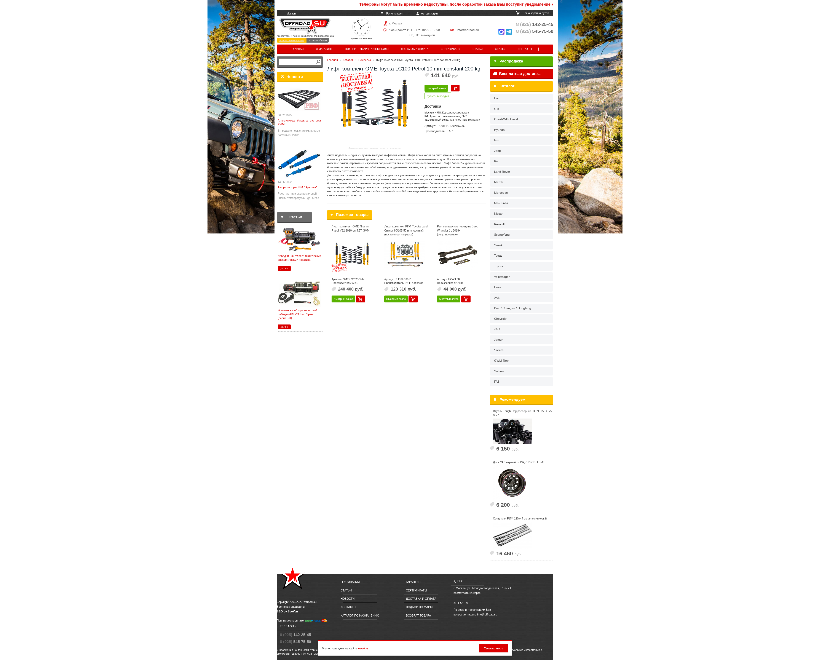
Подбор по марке (420, 607)
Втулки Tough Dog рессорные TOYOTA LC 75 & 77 (522, 413)
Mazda (498, 182)
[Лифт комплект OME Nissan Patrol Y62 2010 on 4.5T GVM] (352, 255)
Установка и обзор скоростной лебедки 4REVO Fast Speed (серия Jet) (297, 314)
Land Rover (502, 171)
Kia (496, 161)
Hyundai (499, 129)
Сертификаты (450, 49)
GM (496, 108)
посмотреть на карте (466, 592)
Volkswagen (502, 276)
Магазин (291, 13)
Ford (497, 98)
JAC (497, 329)
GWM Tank (501, 360)
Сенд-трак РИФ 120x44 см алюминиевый (520, 518)
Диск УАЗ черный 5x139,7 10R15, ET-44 (518, 462)
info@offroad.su (468, 30)
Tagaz (498, 255)
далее (284, 268)
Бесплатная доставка (519, 74)
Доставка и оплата (414, 49)
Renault (499, 224)
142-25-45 (534, 24)
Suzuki (498, 245)
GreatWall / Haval (506, 119)
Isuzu (497, 140)
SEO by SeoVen (287, 611)
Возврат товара (418, 615)
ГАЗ (496, 381)
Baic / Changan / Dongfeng (512, 308)
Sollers (498, 350)
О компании (350, 582)
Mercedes (501, 192)
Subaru (499, 371)
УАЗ (497, 297)
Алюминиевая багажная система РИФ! (299, 122)
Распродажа (508, 61)
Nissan (498, 213)
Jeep (497, 150)
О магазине (324, 49)
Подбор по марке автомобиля (367, 49)
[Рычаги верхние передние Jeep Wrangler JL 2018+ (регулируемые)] (457, 255)
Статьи (477, 49)
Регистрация (394, 13)
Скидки (500, 49)
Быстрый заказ (436, 88)
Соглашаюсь (493, 648)
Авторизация (429, 13)
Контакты (525, 49)
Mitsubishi (501, 203)
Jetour (498, 339)
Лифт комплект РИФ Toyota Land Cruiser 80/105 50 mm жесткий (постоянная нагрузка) (406, 230)
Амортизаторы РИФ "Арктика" (297, 187)
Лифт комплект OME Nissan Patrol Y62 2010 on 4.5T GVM (350, 228)
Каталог (507, 86)
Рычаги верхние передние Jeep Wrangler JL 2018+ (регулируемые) (457, 230)
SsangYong (502, 234)
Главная (298, 49)
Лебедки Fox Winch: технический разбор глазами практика (299, 257)
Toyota (498, 266)
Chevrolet (500, 318)
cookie (363, 648)
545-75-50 (534, 31)
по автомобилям (318, 40)
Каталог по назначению (291, 40)
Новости (294, 77)
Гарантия (413, 582)
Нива (497, 287)
